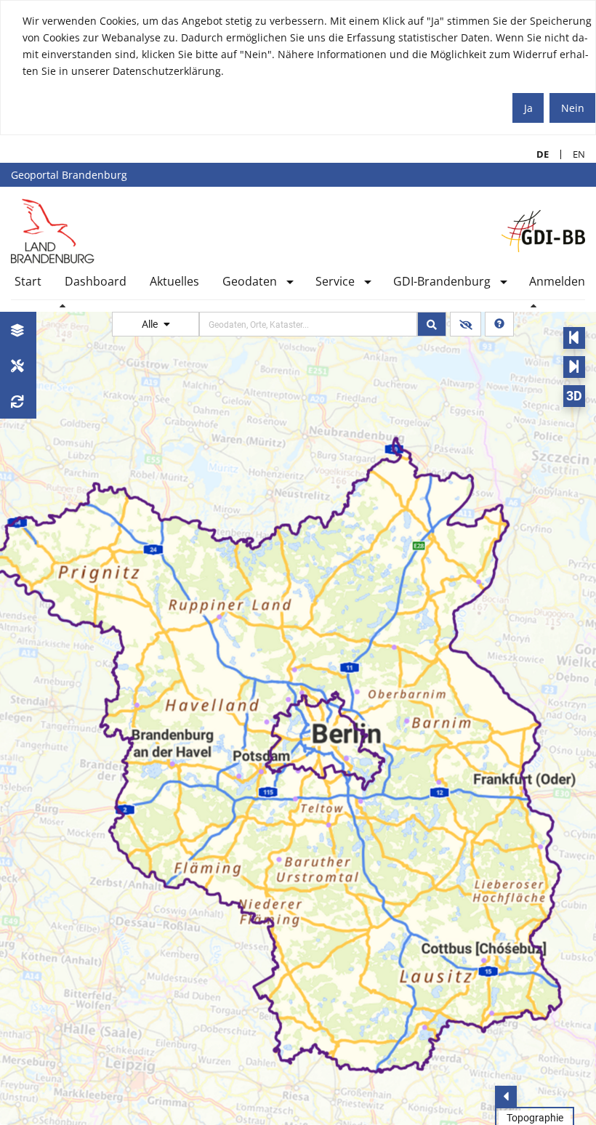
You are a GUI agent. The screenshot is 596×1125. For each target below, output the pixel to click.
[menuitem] (28, 284)
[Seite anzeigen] (52, 230)
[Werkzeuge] (18, 365)
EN (573, 154)
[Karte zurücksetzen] (18, 401)
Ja (528, 108)
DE (537, 154)
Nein (572, 108)
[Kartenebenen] (18, 329)
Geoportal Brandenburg (69, 175)
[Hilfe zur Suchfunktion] (499, 324)
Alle (151, 324)
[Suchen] (431, 324)
